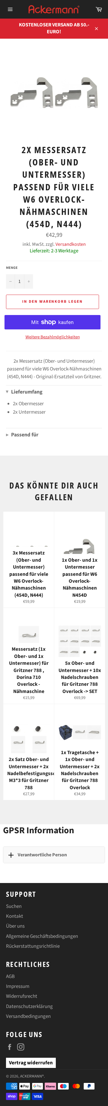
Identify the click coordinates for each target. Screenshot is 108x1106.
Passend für (22, 435)
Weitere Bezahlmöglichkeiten (53, 337)
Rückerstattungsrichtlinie (33, 946)
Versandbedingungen (28, 1016)
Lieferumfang (24, 392)
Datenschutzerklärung (29, 1006)
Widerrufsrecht (21, 996)
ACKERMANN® (32, 1076)
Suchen (14, 906)
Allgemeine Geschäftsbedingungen (42, 936)
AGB (10, 976)
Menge (12, 268)
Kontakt (14, 916)
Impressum (17, 986)
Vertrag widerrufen (31, 1062)
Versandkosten (71, 244)
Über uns (15, 926)
